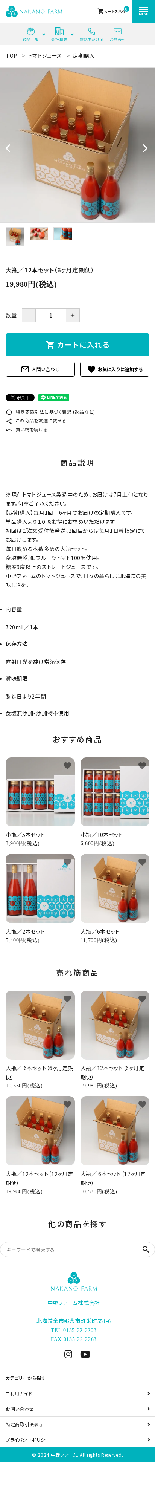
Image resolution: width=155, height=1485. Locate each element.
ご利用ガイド (19, 1393)
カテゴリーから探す (26, 1378)
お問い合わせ (40, 369)
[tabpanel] (77, 145)
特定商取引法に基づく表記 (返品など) (50, 411)
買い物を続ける (27, 429)
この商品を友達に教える (36, 420)
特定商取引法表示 (25, 1424)
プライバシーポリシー (28, 1439)
